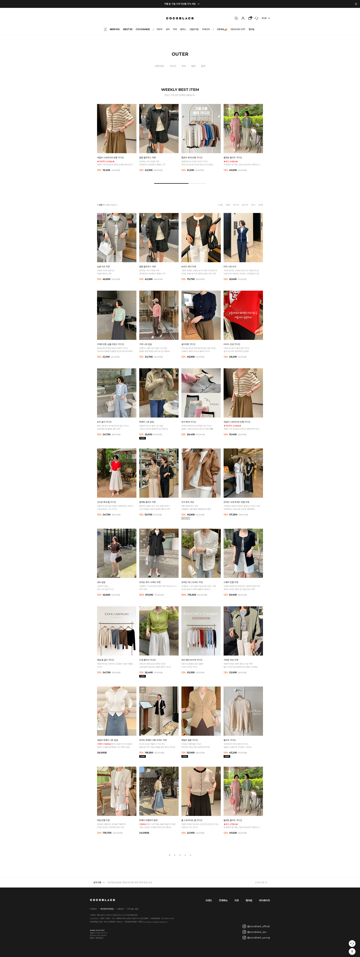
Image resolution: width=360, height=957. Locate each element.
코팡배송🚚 (222, 29)
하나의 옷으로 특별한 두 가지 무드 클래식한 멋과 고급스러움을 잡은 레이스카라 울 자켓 (157, 746)
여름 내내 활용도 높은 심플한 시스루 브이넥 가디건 (192, 665)
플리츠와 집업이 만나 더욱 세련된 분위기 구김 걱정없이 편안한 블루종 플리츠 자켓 (154, 507)
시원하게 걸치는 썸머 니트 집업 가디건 (105, 588)
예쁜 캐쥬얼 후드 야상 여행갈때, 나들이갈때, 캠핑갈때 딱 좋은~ (196, 507)
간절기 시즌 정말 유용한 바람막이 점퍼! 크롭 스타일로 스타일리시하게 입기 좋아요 (157, 826)
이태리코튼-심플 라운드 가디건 (110, 344)
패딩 (193, 66)
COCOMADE (143, 29)
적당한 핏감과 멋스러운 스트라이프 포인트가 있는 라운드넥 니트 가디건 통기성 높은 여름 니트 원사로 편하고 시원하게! (200, 826)
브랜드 (209, 900)
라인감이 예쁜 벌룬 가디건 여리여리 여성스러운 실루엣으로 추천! (195, 745)
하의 (175, 29)
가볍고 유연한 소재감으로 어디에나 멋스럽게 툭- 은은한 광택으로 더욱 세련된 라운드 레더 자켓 (199, 272)
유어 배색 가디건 (188, 422)
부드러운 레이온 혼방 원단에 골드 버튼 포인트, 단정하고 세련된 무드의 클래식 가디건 (198, 350)
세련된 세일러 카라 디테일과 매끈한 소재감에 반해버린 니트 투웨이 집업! (114, 745)
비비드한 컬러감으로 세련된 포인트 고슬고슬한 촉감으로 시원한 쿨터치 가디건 (155, 665)
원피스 (183, 29)
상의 (168, 29)
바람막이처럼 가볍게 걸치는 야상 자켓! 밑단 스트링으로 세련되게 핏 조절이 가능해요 (240, 665)
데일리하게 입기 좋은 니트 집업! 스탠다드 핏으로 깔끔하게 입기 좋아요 (153, 427)
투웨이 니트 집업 (146, 422)
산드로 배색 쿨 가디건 (106, 502)
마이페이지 (264, 900)
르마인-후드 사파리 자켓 (149, 582)
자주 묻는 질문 (132, 909)
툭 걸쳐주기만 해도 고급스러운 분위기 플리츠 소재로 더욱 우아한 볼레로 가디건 (242, 163)
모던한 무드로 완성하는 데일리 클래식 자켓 (106, 272)
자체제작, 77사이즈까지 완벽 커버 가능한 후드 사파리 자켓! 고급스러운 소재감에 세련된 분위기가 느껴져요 (157, 588)
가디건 (173, 66)
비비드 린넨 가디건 (232, 344)
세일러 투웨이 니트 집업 (107, 740)
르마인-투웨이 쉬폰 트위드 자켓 (153, 740)
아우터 (159, 29)
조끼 (184, 66)
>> (190, 855)
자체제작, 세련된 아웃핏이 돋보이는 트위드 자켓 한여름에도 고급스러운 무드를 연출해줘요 (242, 507)
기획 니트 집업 (145, 344)
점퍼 (203, 66)
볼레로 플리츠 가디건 (233, 157)
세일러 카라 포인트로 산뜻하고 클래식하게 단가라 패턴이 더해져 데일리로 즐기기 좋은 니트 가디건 (115, 163)
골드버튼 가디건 (188, 344)
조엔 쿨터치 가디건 (147, 660)
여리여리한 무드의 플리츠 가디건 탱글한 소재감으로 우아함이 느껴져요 (238, 745)
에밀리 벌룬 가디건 (189, 740)
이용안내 (120, 909)
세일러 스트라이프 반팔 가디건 (110, 157)
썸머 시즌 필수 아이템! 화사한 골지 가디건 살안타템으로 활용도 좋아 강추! (113, 427)
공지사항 (97, 882)
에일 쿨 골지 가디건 (105, 660)
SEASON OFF (237, 29)
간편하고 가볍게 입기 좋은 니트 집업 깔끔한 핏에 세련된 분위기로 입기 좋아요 (154, 350)
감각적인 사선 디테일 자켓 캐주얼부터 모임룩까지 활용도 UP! (152, 163)
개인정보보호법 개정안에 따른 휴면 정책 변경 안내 (187, 882)
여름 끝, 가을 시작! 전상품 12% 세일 (180, 4)
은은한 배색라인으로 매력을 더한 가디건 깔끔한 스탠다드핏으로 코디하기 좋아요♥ (197, 427)
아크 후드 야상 (187, 502)
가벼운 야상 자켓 (231, 660)
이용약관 (93, 909)
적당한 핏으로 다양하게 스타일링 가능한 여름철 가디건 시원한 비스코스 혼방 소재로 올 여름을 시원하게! (115, 665)
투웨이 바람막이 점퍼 (148, 820)
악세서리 (206, 29)
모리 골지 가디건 (104, 422)
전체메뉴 (223, 900)
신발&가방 (194, 29)
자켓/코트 (159, 66)
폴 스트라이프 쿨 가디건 (191, 820)
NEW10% (115, 29)
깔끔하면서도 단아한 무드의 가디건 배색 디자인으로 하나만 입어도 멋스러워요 (197, 163)
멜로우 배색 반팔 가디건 (191, 157)
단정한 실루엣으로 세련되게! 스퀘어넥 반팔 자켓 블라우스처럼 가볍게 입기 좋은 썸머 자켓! (242, 588)
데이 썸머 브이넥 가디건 (191, 660)
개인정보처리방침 (107, 909)
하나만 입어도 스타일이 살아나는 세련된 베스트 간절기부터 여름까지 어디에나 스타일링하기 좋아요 (242, 272)
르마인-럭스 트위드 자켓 (191, 582)
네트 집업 (101, 582)
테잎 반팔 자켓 (103, 820)
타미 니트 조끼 (230, 266)
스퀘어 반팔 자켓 (231, 582)
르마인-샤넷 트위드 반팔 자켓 (236, 502)
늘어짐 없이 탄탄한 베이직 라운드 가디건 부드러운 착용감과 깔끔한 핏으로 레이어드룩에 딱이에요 (115, 350)
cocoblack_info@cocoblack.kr (155, 922)
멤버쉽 (251, 29)
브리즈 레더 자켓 (188, 266)
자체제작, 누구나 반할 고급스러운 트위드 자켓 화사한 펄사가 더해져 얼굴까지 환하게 (198, 588)
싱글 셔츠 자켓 (103, 266)
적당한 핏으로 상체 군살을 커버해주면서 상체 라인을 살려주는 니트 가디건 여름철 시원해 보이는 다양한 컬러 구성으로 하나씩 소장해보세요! (115, 508)
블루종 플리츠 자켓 (147, 502)
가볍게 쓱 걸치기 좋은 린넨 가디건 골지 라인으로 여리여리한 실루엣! (236, 350)
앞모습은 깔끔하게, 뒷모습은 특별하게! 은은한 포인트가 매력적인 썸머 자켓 (111, 826)
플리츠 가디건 (230, 740)
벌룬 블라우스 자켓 (147, 157)
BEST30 (127, 29)
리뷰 (237, 900)
